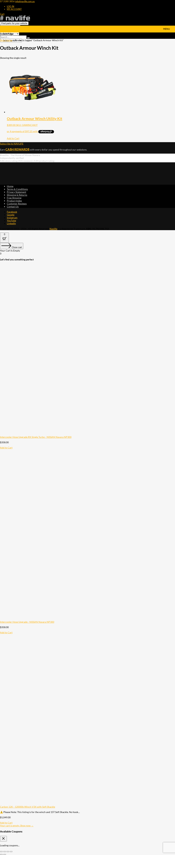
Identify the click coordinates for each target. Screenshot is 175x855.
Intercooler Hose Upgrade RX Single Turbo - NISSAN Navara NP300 (35, 437)
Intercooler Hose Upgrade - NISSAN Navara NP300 (27, 621)
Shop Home (6, 40)
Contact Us (13, 206)
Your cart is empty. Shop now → (16, 825)
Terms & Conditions (17, 189)
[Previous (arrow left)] (1, 854)
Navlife (53, 228)
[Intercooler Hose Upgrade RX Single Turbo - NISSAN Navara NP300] (85, 434)
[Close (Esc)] (11, 851)
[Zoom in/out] (1, 851)
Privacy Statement (16, 192)
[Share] (7, 851)
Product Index (14, 200)
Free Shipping (14, 197)
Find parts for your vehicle (14, 23)
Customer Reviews (17, 203)
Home (10, 186)
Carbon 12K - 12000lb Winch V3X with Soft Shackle (27, 806)
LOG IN (10, 6)
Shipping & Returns (17, 194)
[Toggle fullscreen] (4, 851)
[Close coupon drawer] (3, 839)
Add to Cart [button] (13, 138)
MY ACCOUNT (14, 9)
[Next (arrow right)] (4, 854)
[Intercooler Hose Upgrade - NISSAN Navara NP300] (85, 619)
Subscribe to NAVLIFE (11, 143)
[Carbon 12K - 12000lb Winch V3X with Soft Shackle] (85, 803)
